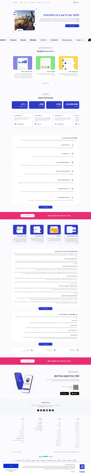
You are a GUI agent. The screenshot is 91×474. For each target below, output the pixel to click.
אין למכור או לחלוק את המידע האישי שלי (10, 470)
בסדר (11, 465)
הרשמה (25, 2)
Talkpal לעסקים (38, 2)
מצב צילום (59, 430)
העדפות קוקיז (22, 433)
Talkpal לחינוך (31, 2)
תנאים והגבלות (21, 435)
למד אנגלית (77, 421)
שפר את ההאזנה (58, 440)
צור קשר (22, 428)
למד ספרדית (77, 423)
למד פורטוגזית (77, 445)
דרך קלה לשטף (45, 94)
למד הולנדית (77, 431)
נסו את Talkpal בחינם (45, 83)
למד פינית (77, 435)
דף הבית (48, 2)
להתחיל (20, 182)
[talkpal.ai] (76, 2)
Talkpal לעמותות (39, 426)
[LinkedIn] (41, 410)
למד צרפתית (77, 425)
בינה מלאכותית (72, 238)
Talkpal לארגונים (39, 425)
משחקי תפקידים (58, 425)
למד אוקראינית (77, 430)
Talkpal (77, 18)
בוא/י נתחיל (72, 25)
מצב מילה (59, 435)
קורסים (60, 423)
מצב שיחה (59, 431)
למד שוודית (77, 433)
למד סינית (77, 438)
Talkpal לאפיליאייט (39, 430)
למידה (44, 2)
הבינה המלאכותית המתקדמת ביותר (45, 47)
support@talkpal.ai (41, 406)
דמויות (60, 426)
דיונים (60, 428)
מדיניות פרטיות (21, 431)
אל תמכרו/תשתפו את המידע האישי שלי (18, 440)
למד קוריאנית (77, 443)
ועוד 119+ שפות (76, 447)
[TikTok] (50, 410)
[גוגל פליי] (64, 393)
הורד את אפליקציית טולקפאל (72, 371)
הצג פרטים (73, 471)
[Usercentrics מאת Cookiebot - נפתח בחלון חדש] (82, 472)
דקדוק (60, 421)
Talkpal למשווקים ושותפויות (38, 428)
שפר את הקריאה (58, 443)
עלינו (23, 421)
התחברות (21, 2)
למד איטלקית (77, 426)
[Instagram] (53, 410)
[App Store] (74, 393)
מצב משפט (59, 433)
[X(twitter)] (38, 410)
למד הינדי (77, 440)
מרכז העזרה (22, 430)
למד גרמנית (77, 428)
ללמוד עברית (70, 253)
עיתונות (22, 425)
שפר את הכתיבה (58, 445)
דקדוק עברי (59, 272)
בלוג (23, 423)
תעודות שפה (59, 438)
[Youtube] (47, 410)
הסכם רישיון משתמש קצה (20, 438)
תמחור (23, 426)
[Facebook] (44, 410)
